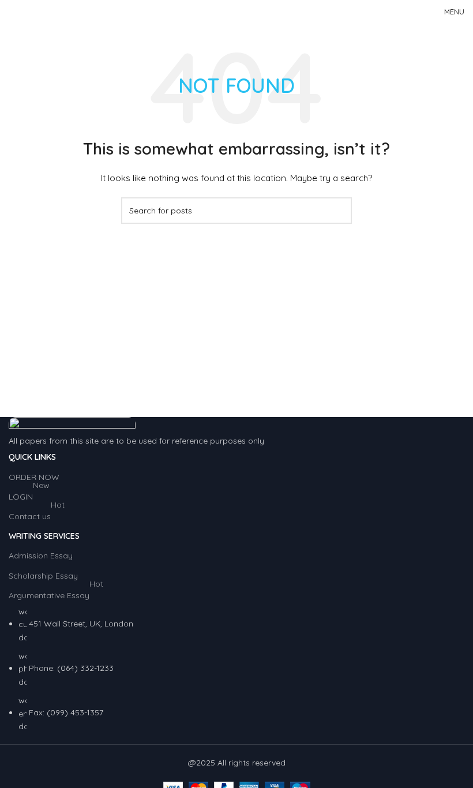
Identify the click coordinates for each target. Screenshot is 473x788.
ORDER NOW (34, 477)
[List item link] (236, 669)
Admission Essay (41, 555)
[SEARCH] (338, 210)
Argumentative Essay (56, 593)
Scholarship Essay (43, 576)
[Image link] (72, 425)
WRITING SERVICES (44, 536)
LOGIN (29, 494)
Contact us (37, 513)
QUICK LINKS (32, 457)
